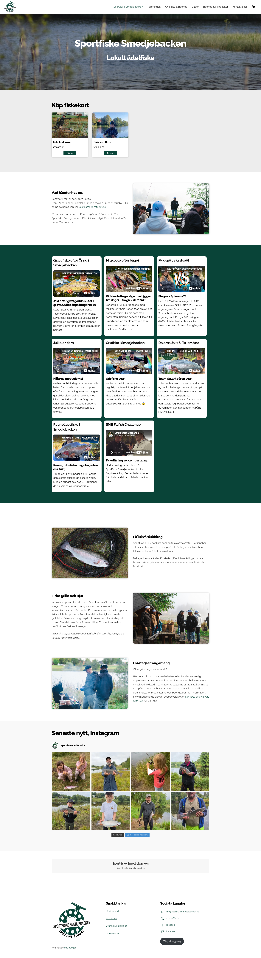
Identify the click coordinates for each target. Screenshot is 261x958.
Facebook (171, 925)
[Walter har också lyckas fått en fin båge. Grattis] (71, 811)
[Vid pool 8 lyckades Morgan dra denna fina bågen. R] (190, 811)
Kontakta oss (240, 6)
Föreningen (154, 6)
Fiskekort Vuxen (62, 142)
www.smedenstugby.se (92, 206)
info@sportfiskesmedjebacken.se (182, 911)
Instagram (171, 931)
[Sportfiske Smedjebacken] (10, 7)
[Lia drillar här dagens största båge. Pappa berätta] (150, 771)
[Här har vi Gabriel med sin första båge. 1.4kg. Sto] (110, 811)
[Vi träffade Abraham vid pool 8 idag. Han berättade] (110, 771)
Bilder (195, 6)
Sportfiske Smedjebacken (128, 6)
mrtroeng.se (70, 947)
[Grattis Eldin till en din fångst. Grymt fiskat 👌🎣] (150, 811)
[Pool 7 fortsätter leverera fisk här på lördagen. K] (71, 771)
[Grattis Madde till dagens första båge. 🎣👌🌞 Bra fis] (190, 771)
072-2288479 (172, 918)
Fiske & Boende (177, 6)
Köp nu (70, 153)
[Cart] (253, 7)
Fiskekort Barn (102, 142)
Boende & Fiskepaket (215, 6)
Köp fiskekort (112, 911)
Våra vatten (111, 918)
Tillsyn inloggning (172, 941)
